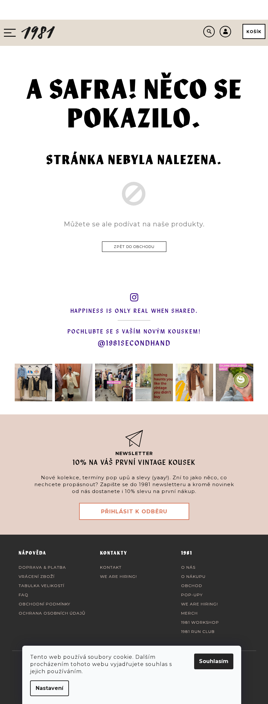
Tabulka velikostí (41, 585)
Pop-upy (192, 594)
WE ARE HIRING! (118, 576)
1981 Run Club (198, 631)
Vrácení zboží (37, 576)
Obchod (191, 585)
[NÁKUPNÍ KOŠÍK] (254, 31)
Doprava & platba (42, 567)
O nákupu (193, 576)
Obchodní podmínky (44, 603)
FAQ (23, 594)
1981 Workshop (200, 622)
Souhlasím (213, 661)
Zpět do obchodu (134, 246)
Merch (189, 613)
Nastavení (49, 688)
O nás (188, 567)
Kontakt (111, 567)
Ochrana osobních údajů (52, 613)
